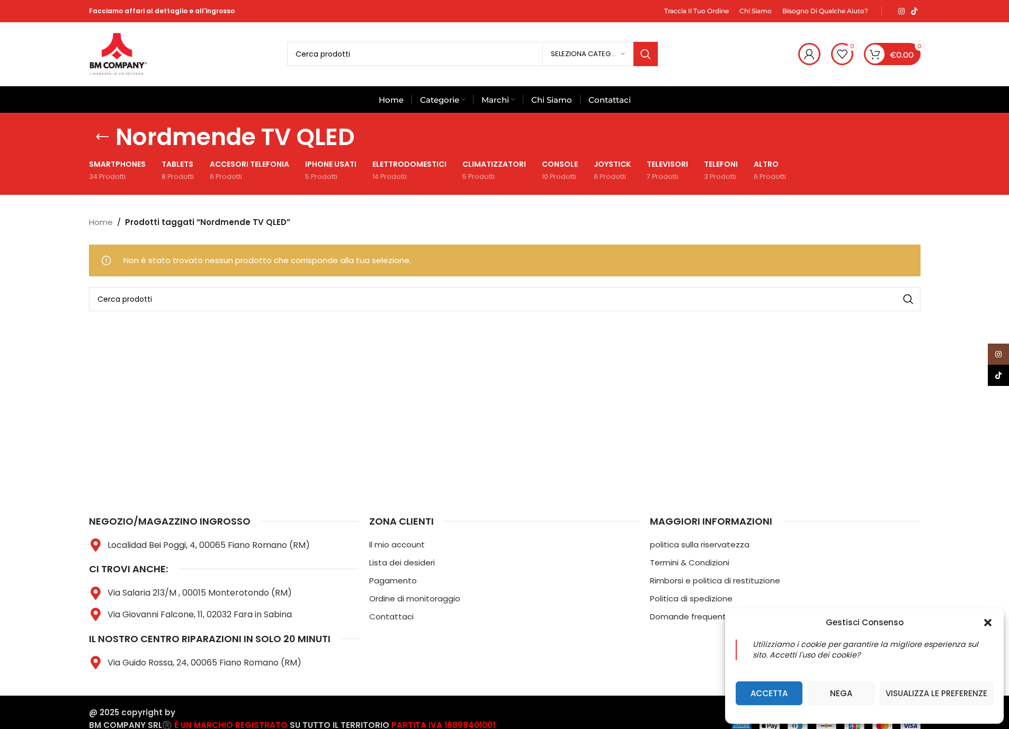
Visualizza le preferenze (936, 693)
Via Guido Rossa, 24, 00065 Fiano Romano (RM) (204, 662)
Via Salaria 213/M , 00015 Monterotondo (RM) (200, 593)
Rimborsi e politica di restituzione (715, 580)
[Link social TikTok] (914, 11)
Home (101, 222)
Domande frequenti (689, 616)
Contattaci (391, 616)
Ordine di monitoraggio (414, 598)
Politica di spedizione (691, 598)
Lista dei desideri (402, 562)
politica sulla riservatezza (699, 544)
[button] (988, 622)
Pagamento (393, 580)
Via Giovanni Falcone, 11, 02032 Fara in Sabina (200, 614)
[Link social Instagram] (901, 11)
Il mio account (397, 544)
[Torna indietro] (102, 137)
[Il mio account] (809, 54)
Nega (841, 693)
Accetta (769, 693)
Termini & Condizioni (689, 562)
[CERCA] (645, 54)
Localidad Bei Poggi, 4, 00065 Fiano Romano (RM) (209, 545)
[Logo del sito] (118, 53)
